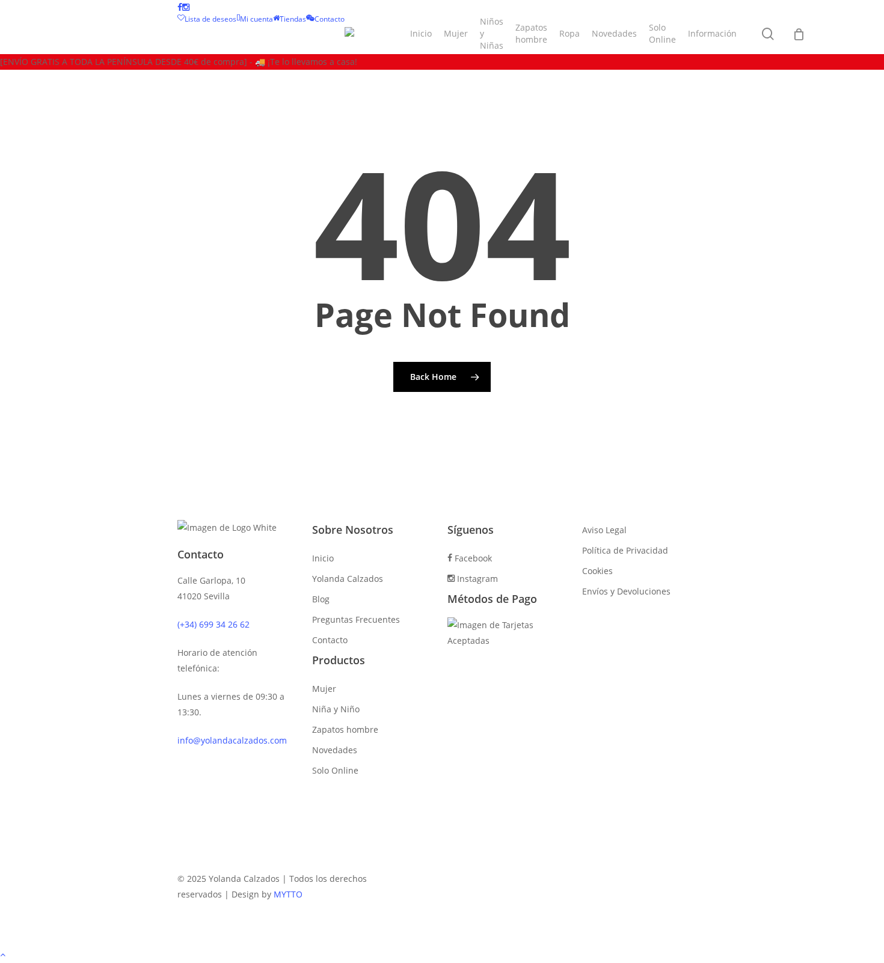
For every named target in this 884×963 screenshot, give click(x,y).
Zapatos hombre (345, 729)
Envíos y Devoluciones (626, 591)
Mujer (324, 688)
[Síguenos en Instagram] (185, 7)
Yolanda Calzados (347, 578)
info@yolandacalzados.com (232, 740)
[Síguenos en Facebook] (179, 7)
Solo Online (335, 770)
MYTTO (288, 894)
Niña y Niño (336, 709)
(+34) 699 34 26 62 (213, 624)
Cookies (597, 570)
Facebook (472, 558)
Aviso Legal (604, 530)
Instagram (476, 578)
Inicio (323, 558)
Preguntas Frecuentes (356, 619)
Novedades (334, 750)
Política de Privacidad (625, 550)
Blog (321, 599)
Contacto (330, 640)
